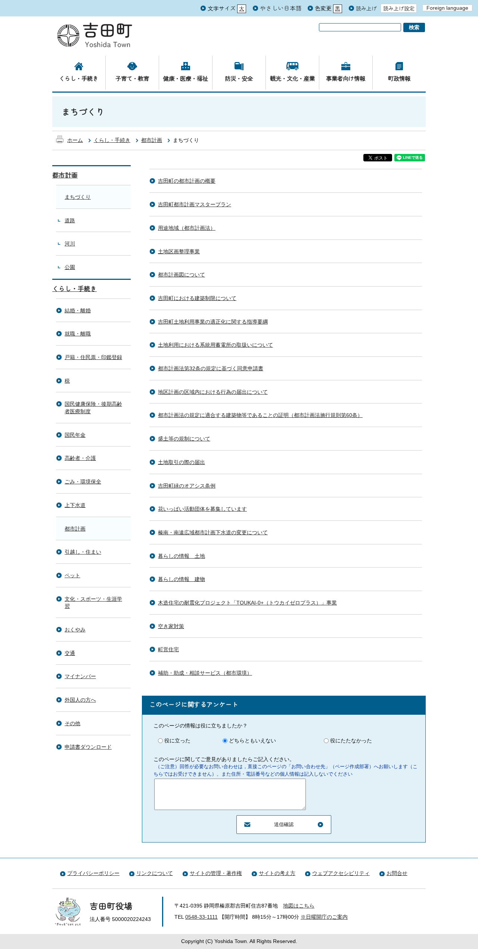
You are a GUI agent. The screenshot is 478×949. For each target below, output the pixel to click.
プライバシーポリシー (93, 873)
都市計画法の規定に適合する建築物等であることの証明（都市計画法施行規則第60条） (260, 415)
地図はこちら (298, 906)
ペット (72, 575)
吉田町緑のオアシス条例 (186, 486)
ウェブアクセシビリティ (341, 873)
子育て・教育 (132, 78)
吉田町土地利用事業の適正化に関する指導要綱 (213, 322)
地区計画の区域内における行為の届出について (213, 392)
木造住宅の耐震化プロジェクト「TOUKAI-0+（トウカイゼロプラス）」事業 (247, 603)
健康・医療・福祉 (185, 78)
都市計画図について (181, 275)
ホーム (75, 140)
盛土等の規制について (184, 439)
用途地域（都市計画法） (186, 228)
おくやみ (75, 630)
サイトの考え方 (277, 873)
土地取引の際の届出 (181, 462)
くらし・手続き (78, 78)
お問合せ (397, 873)
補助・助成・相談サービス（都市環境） (205, 673)
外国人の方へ (80, 700)
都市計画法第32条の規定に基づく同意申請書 (210, 368)
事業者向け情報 (345, 78)
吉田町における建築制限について (197, 298)
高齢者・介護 (80, 458)
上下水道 (75, 505)
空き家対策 (171, 626)
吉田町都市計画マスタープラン (194, 204)
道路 (70, 220)
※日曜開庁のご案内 (324, 917)
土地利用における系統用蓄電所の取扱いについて (215, 345)
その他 (72, 723)
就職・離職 (78, 334)
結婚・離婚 (78, 310)
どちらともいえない (252, 741)
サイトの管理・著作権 (216, 873)
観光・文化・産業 (292, 78)
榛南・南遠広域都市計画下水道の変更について (213, 532)
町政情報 (399, 78)
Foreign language (447, 8)
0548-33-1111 (201, 917)
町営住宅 (168, 649)
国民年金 (75, 435)
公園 (70, 267)
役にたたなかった (351, 741)
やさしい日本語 (281, 8)
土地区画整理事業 (179, 251)
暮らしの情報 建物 (181, 579)
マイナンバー (80, 676)
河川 (70, 244)
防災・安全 (239, 78)
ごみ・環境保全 (83, 482)
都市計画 (151, 140)
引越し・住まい (83, 552)
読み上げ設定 (399, 8)
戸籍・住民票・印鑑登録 (93, 357)
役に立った (177, 741)
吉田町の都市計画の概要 (186, 181)
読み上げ (366, 8)
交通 (70, 653)
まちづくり (78, 197)
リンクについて (154, 873)
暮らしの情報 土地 (181, 556)
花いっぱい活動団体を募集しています (202, 509)
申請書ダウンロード (88, 747)
